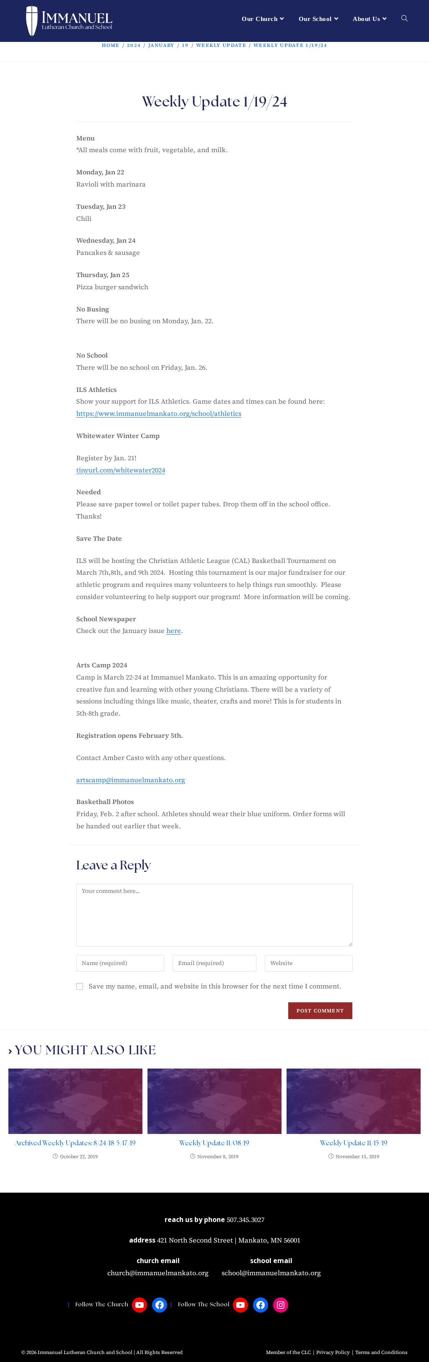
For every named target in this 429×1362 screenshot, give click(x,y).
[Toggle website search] (404, 19)
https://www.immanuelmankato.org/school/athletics (158, 413)
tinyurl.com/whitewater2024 (120, 470)
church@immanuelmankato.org (158, 1272)
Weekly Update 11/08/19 (214, 1143)
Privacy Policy (333, 1352)
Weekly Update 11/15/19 (354, 1143)
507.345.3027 (245, 1219)
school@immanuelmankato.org (271, 1272)
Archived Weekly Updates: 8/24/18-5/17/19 (75, 1143)
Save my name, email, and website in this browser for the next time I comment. (215, 986)
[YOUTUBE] (139, 1305)
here (173, 630)
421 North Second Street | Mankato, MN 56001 (228, 1240)
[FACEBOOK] (159, 1305)
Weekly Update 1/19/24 (290, 45)
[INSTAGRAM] (280, 1305)
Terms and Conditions (381, 1352)
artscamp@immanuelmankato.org (130, 779)
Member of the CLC (288, 1352)
